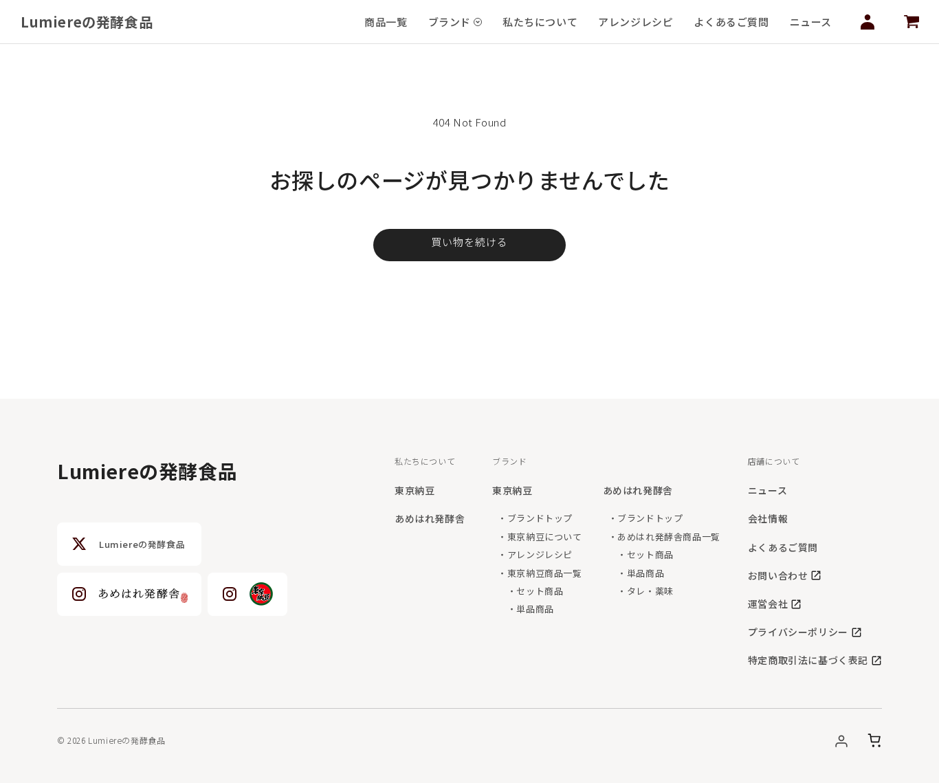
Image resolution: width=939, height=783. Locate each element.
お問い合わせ (778, 575)
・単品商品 (526, 608)
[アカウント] (841, 740)
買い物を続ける (469, 241)
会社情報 (768, 518)
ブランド (449, 21)
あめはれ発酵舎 (430, 518)
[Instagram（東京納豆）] (247, 594)
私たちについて (539, 21)
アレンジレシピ (635, 21)
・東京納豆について (540, 536)
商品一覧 (385, 21)
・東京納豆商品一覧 (540, 573)
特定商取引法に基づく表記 (808, 660)
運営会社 (768, 603)
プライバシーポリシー (798, 632)
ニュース (811, 21)
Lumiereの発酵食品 (87, 22)
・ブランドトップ (535, 518)
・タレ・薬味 (641, 590)
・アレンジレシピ (535, 554)
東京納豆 (414, 490)
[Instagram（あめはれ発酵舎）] (129, 594)
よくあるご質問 (731, 21)
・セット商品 (530, 590)
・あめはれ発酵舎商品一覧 (664, 536)
